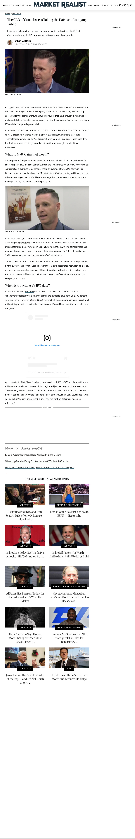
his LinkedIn (13, 134)
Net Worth (112, 5)
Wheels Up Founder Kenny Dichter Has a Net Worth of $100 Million (37, 461)
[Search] (120, 5)
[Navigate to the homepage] (60, 5)
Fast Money (93, 5)
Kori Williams (24, 41)
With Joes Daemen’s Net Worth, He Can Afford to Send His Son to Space (39, 467)
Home (7, 13)
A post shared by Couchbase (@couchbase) (47, 372)
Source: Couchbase (14, 232)
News (103, 5)
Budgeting (27, 5)
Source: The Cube (13, 95)
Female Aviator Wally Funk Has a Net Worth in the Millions (33, 455)
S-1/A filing (26, 382)
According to (70, 173)
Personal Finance (12, 5)
